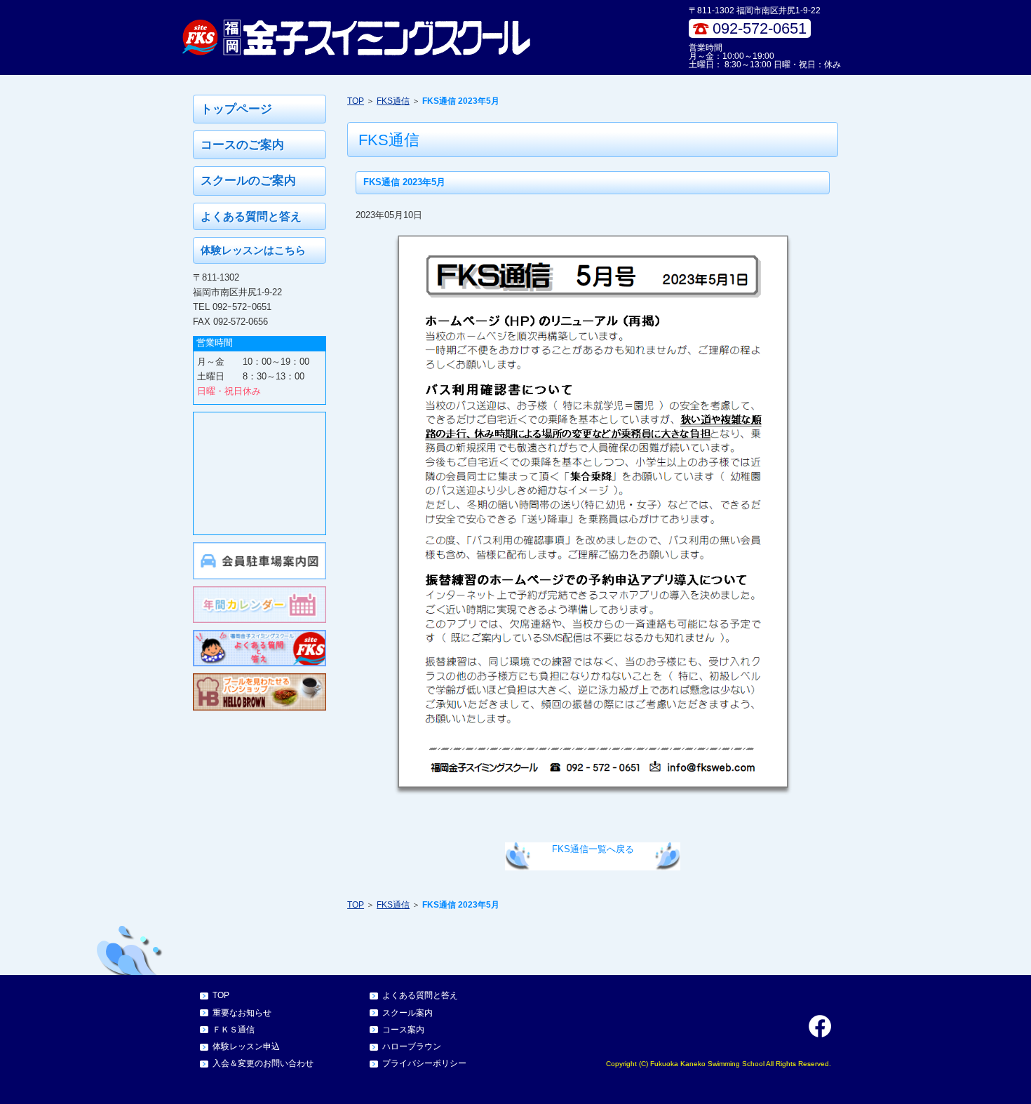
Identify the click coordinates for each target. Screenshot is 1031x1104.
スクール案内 (407, 1013)
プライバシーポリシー (424, 1063)
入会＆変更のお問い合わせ (263, 1063)
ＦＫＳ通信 (234, 1030)
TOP (355, 101)
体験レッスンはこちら (253, 250)
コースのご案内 (242, 145)
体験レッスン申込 (246, 1046)
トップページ (236, 109)
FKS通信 (393, 101)
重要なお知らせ (242, 1013)
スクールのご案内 (248, 180)
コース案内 (403, 1030)
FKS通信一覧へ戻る (593, 849)
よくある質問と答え (251, 216)
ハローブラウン (411, 1046)
